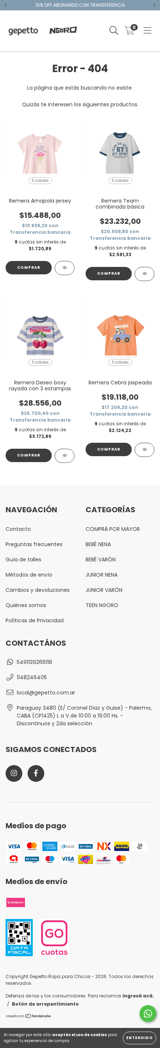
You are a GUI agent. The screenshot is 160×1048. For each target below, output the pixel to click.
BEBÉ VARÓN (101, 559)
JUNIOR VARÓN (104, 590)
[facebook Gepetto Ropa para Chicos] (36, 773)
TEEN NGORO (102, 605)
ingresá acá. (138, 996)
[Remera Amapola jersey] (64, 268)
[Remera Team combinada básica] (144, 274)
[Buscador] (113, 30)
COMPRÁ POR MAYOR (113, 529)
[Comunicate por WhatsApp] (148, 1013)
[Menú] (147, 30)
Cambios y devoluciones (38, 590)
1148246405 (32, 677)
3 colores (40, 180)
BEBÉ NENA (98, 544)
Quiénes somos (26, 605)
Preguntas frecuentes (34, 544)
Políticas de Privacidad (35, 620)
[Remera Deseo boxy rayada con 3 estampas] (64, 456)
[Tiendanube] (29, 1017)
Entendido (139, 1038)
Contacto (18, 529)
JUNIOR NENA (102, 574)
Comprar (28, 267)
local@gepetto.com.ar (46, 692)
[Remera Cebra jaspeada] (144, 450)
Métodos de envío (29, 574)
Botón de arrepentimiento (45, 1004)
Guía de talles (23, 559)
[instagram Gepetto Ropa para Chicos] (14, 773)
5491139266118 (34, 662)
